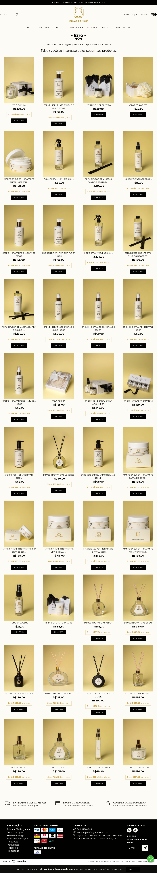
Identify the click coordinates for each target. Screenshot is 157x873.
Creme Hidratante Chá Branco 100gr (98, 328)
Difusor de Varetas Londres (58, 475)
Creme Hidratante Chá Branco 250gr (19, 254)
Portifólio (59, 27)
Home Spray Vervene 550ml (98, 253)
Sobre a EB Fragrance (83, 27)
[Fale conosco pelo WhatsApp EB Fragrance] (150, 858)
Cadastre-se (128, 15)
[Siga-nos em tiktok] (135, 830)
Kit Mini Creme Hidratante (58, 623)
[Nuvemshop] (14, 862)
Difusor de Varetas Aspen (98, 623)
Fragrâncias (122, 27)
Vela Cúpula (19, 105)
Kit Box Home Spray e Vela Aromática (98, 402)
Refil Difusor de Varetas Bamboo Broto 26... (98, 180)
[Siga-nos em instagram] (129, 830)
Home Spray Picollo (138, 768)
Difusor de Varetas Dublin (19, 694)
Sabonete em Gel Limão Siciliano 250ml (98, 476)
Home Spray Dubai (58, 768)
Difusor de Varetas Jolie (58, 694)
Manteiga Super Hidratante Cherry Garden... (19, 180)
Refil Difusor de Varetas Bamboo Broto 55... (138, 254)
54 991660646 (84, 829)
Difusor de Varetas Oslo (137, 694)
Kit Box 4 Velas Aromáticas (138, 401)
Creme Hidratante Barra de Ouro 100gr (59, 328)
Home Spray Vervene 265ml (138, 179)
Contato (106, 27)
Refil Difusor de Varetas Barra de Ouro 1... (19, 328)
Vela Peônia (58, 401)
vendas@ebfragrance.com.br (92, 832)
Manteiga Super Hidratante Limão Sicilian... (59, 550)
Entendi (133, 869)
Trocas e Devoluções (18, 838)
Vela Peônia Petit (138, 105)
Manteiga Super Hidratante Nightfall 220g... (98, 550)
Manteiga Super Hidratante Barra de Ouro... (138, 476)
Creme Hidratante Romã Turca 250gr (58, 254)
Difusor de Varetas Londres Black (98, 695)
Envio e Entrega (15, 835)
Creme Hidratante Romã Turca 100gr (19, 402)
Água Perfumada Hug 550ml (59, 179)
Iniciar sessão (142, 15)
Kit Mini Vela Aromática (98, 105)
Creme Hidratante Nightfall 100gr (138, 328)
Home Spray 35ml (19, 623)
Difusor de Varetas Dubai (138, 623)
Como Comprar (15, 832)
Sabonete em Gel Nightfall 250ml (18, 476)
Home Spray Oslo (19, 768)
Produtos (43, 27)
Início (30, 27)
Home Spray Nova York (98, 768)
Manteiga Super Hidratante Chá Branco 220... (19, 550)
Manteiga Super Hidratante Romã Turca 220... (138, 550)
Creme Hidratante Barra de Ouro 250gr (59, 106)
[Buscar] (17, 14)
